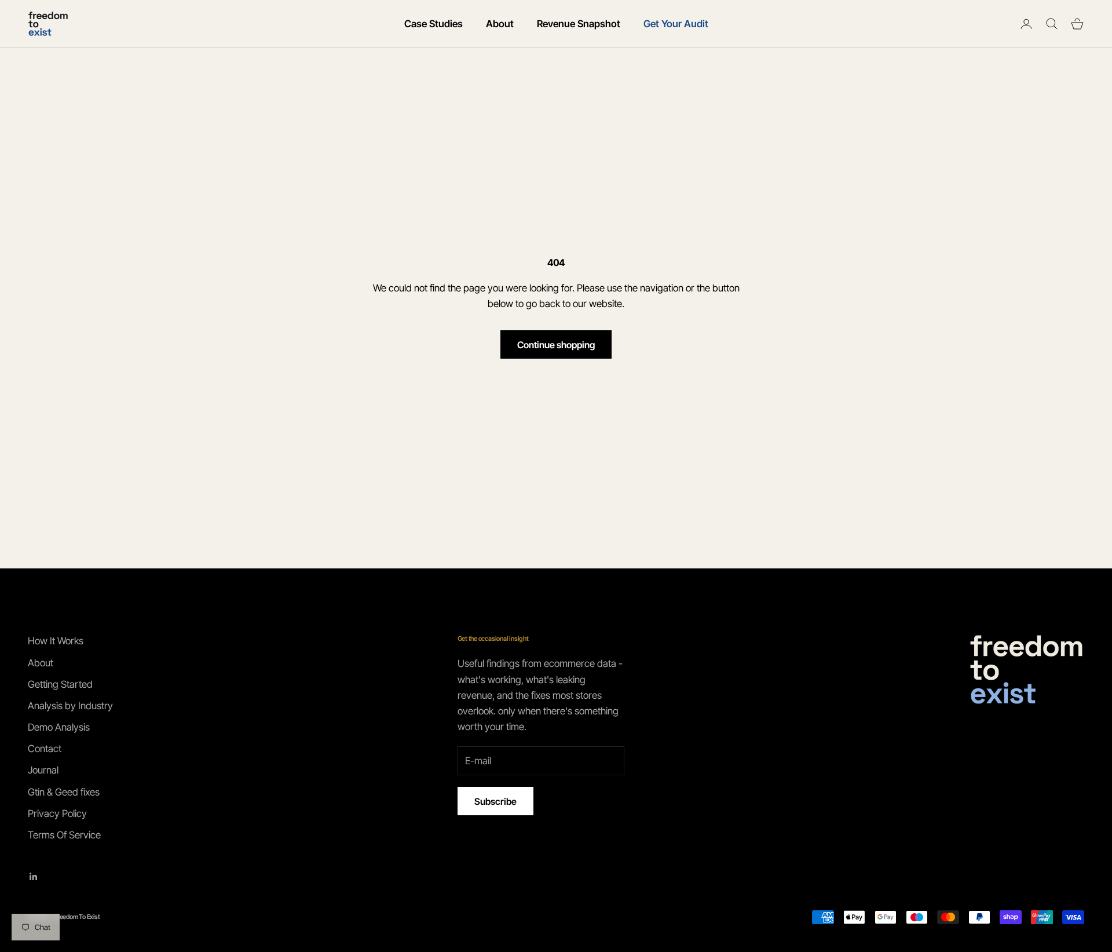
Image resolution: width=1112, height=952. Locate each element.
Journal (43, 770)
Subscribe (495, 801)
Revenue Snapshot (578, 24)
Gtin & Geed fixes (64, 792)
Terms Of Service (64, 835)
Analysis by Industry (70, 706)
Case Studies (433, 24)
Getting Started (60, 684)
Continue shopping (556, 345)
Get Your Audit (675, 24)
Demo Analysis (59, 727)
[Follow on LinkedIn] (33, 876)
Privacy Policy (57, 813)
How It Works (55, 641)
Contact (44, 748)
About (500, 24)
